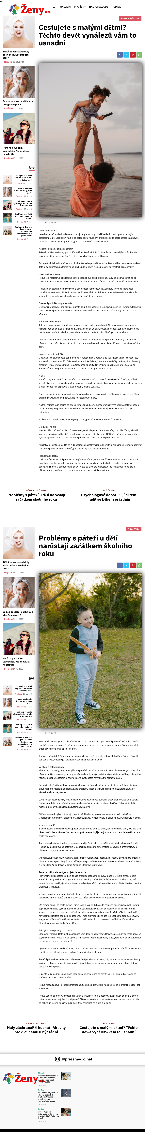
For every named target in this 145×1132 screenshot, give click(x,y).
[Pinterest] (133, 55)
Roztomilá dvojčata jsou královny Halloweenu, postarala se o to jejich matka (23, 231)
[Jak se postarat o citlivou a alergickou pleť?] (19, 82)
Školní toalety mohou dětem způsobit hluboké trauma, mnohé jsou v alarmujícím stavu (48, 1097)
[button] (54, 7)
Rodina (20, 222)
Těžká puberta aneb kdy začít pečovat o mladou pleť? (16, 55)
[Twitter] (126, 55)
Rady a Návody (130, 18)
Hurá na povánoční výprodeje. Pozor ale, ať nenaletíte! (16, 151)
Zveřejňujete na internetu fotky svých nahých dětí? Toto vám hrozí (48, 1115)
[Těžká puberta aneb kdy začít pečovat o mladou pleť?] (19, 32)
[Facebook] (120, 55)
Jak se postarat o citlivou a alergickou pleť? (18, 103)
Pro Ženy (8, 108)
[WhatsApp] (139, 55)
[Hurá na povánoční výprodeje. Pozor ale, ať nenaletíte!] (19, 128)
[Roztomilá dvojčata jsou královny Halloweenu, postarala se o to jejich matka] (7, 230)
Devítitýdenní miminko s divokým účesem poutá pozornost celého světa (48, 1079)
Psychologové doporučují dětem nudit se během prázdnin (108, 497)
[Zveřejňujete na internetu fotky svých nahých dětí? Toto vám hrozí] (66, 1112)
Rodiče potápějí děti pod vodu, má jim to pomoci (23, 216)
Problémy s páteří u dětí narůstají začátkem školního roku (36, 497)
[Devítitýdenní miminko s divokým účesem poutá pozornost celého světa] (66, 1076)
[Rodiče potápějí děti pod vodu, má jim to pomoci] (7, 218)
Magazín (8, 62)
